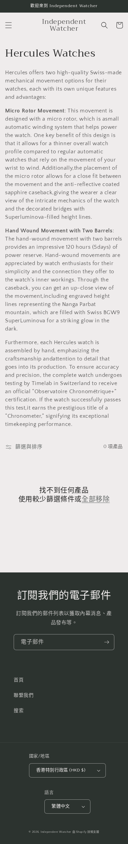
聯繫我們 (23, 695)
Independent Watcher (56, 831)
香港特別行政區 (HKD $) (60, 770)
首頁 (19, 680)
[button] (8, 25)
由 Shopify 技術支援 (85, 831)
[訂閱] (106, 642)
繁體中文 (61, 806)
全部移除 (96, 499)
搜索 (19, 710)
